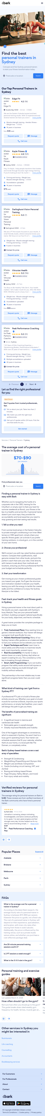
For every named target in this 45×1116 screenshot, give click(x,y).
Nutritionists (7, 1038)
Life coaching (7, 1044)
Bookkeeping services (11, 1062)
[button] (22, 120)
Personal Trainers (16, 440)
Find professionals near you (12, 482)
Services (5, 440)
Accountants (7, 1056)
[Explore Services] (42, 2)
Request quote (13, 136)
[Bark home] (6, 3)
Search (38, 76)
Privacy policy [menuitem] (36, 1112)
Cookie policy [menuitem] (24, 1112)
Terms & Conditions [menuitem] (10, 1112)
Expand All (39, 852)
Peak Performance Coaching (21, 828)
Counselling (7, 1050)
